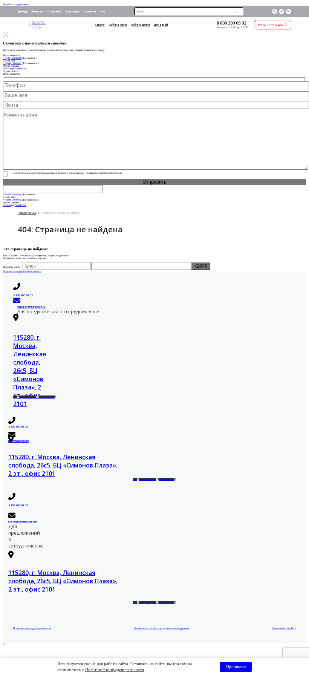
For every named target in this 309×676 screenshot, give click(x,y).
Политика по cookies (284, 628)
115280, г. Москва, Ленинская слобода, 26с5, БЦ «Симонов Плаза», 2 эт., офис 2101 (29, 370)
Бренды (23, 11)
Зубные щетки (140, 24)
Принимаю (236, 666)
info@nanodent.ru (18, 441)
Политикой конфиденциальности (114, 669)
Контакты (90, 11)
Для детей (161, 24)
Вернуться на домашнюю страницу (22, 271)
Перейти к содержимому (16, 4)
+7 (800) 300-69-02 (12, 63)
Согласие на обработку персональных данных (161, 628)
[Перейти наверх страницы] (4, 644)
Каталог (100, 24)
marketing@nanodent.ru (14, 68)
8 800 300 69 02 (231, 23)
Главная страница (27, 213)
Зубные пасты (118, 24)
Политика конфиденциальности (32, 628)
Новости (37, 11)
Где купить (73, 11)
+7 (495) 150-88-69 (12, 58)
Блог (103, 11)
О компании (54, 11)
